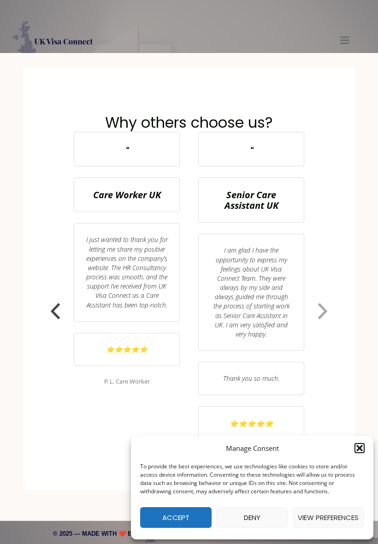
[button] (359, 448)
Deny (252, 517)
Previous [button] (55, 311)
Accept (175, 517)
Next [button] (322, 311)
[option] (127, 259)
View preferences (328, 517)
